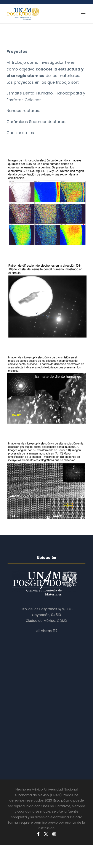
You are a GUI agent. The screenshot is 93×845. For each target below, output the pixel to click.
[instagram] (54, 834)
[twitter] (46, 834)
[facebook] (38, 834)
